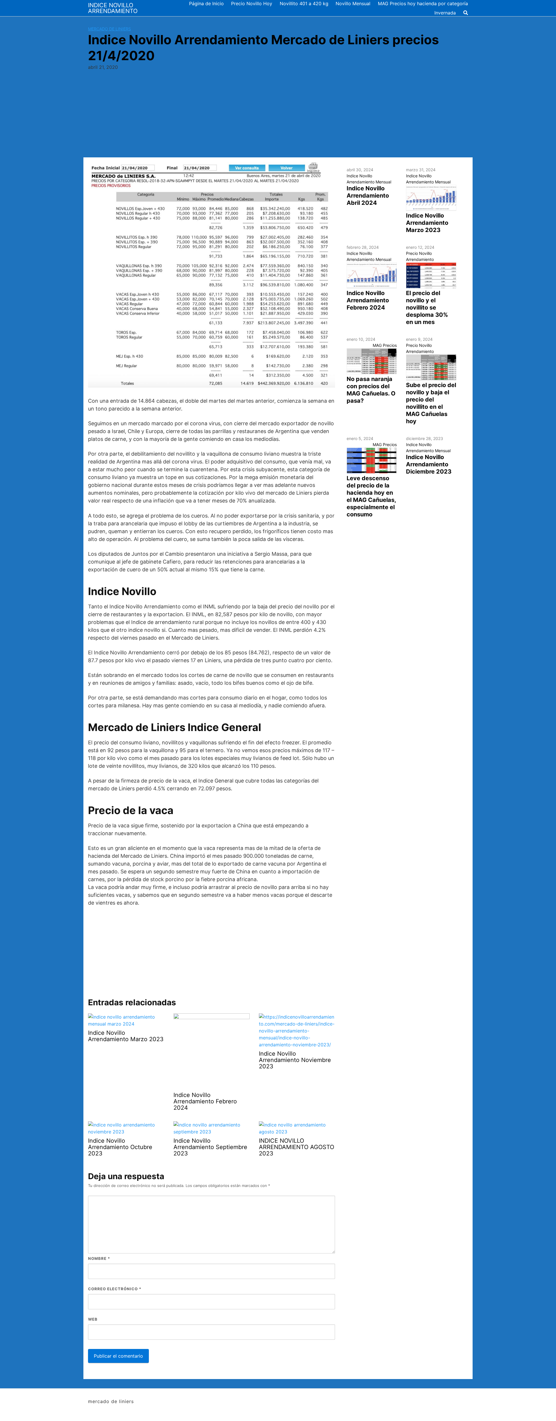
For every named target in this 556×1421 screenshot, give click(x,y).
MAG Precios (385, 345)
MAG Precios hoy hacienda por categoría (423, 3)
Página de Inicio (206, 3)
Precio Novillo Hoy (251, 3)
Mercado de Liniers (109, 28)
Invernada (445, 13)
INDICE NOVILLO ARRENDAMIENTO (113, 8)
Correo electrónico (114, 1288)
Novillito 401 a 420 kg (304, 3)
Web (93, 1319)
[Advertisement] (278, 113)
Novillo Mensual (353, 3)
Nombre (99, 1258)
